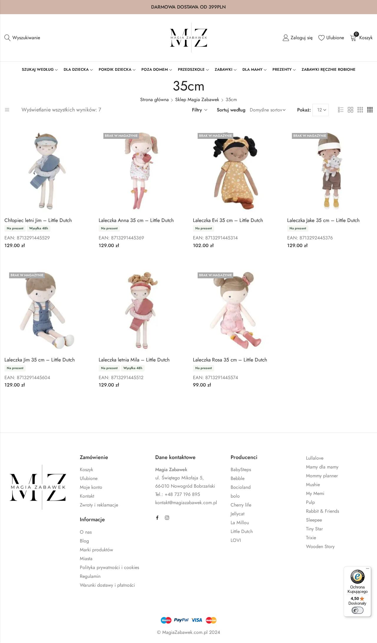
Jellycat (237, 513)
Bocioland (241, 487)
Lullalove (314, 458)
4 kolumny (370, 110)
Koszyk (86, 469)
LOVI (236, 540)
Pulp (310, 502)
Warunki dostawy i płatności (107, 585)
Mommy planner (322, 475)
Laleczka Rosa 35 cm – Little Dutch (230, 359)
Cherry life (241, 504)
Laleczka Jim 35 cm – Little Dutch (39, 359)
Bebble (237, 478)
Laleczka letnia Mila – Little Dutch (134, 359)
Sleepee (314, 520)
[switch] (357, 610)
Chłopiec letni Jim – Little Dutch (38, 220)
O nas (86, 532)
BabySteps (241, 469)
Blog (84, 540)
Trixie (311, 537)
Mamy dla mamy (322, 466)
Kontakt (87, 496)
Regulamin (90, 576)
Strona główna (154, 99)
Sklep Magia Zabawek (197, 99)
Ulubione (88, 478)
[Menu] (367, 569)
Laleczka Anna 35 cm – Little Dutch (136, 220)
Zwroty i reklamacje (99, 504)
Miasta (86, 558)
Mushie (313, 484)
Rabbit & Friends (322, 511)
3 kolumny (360, 110)
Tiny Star (314, 528)
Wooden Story (320, 546)
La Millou (240, 522)
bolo (235, 496)
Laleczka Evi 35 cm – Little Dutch (228, 220)
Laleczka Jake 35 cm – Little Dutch (323, 220)
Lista (340, 110)
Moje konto (91, 487)
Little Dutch (242, 531)
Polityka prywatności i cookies (109, 567)
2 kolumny (350, 110)
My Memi (315, 493)
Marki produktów (96, 549)
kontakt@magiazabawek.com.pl (186, 502)
